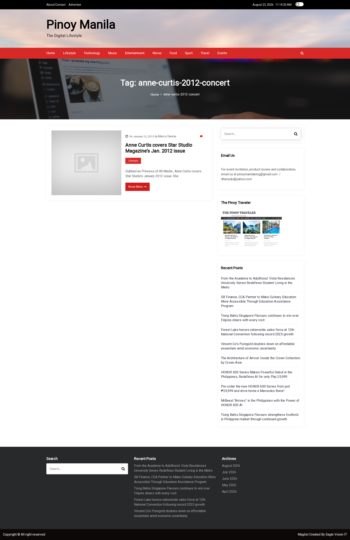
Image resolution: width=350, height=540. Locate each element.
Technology (92, 53)
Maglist (303, 534)
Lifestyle (69, 53)
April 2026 (229, 491)
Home (50, 53)
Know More (135, 186)
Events (222, 53)
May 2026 (229, 485)
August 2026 (231, 466)
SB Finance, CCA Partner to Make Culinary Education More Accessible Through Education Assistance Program (258, 301)
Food (173, 53)
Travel (205, 53)
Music (112, 53)
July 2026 (229, 472)
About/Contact (56, 4)
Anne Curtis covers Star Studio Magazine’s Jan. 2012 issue (158, 148)
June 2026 (229, 479)
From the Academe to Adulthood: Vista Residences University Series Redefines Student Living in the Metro (258, 282)
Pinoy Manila (80, 24)
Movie (157, 53)
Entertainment (134, 53)
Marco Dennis (167, 136)
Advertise (75, 4)
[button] (302, 53)
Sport (189, 53)
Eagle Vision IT (336, 534)
